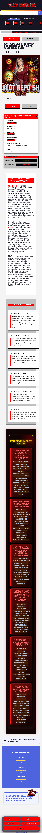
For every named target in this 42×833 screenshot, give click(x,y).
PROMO (13, 819)
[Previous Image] (3, 74)
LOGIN (11, 39)
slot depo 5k (20, 832)
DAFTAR (30, 39)
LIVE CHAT (22, 828)
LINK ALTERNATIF (31, 824)
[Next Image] (38, 74)
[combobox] (19, 13)
